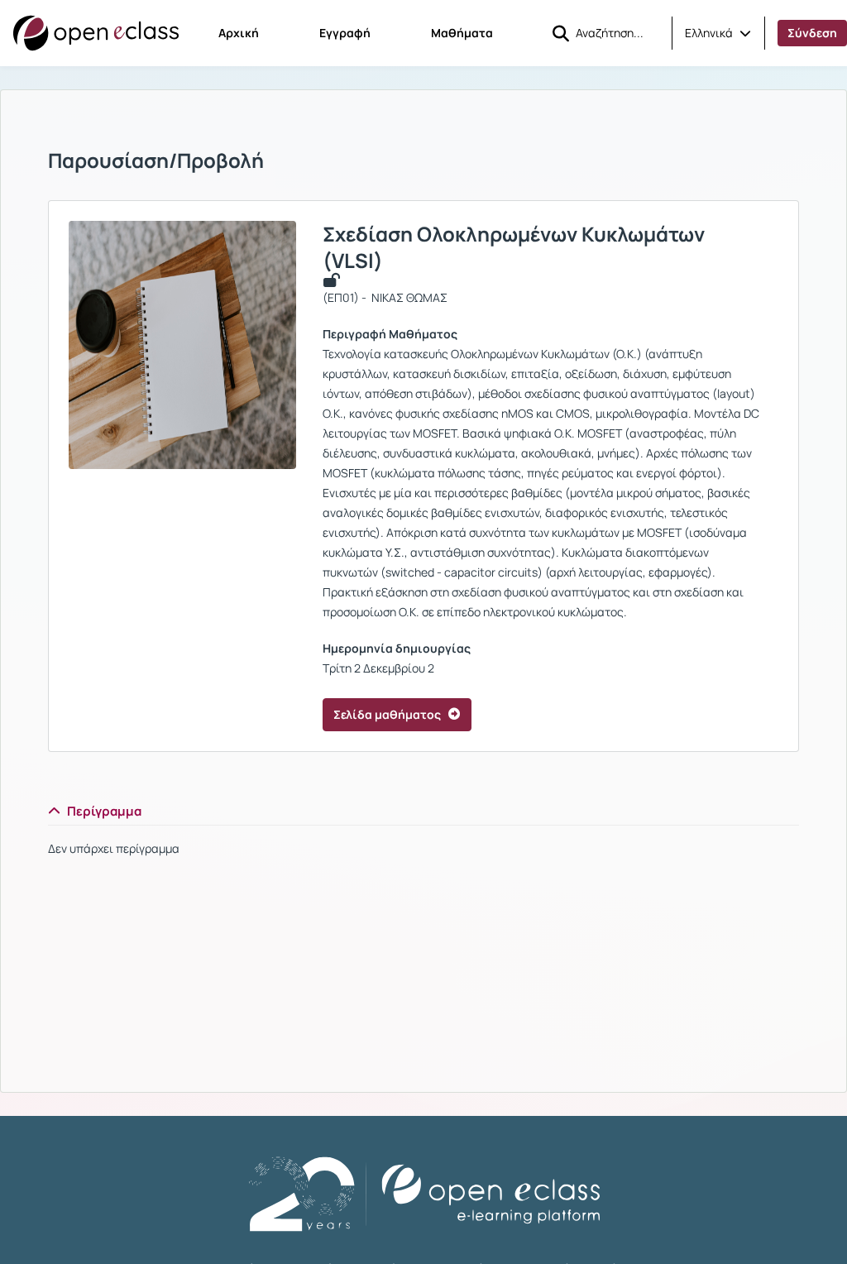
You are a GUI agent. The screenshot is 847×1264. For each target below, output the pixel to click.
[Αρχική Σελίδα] (96, 33)
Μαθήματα (462, 33)
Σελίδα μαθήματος (387, 714)
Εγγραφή (345, 33)
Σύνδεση (812, 33)
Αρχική (238, 33)
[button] (718, 33)
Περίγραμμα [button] (104, 811)
